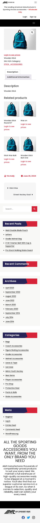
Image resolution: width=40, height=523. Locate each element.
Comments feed (12, 429)
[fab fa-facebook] (23, 518)
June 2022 (9, 300)
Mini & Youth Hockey (14, 371)
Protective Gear (12, 388)
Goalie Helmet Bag (13, 238)
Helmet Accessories (14, 358)
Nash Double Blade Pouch (16, 230)
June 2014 (9, 321)
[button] (32, 32)
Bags (7, 341)
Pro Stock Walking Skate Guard (19, 250)
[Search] (34, 209)
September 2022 (12, 292)
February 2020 (11, 309)
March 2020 (10, 304)
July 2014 (9, 317)
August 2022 (10, 296)
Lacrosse (9, 367)
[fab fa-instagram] (34, 518)
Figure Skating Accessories (17, 350)
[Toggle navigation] (35, 2)
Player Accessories (13, 379)
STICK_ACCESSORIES (13, 64)
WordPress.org (11, 433)
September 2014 (12, 313)
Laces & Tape (11, 362)
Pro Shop (9, 384)
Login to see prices (12, 55)
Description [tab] (12, 72)
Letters (8, 234)
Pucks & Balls (11, 392)
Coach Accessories (13, 346)
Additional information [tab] (18, 77)
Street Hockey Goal (22, 194)
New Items (10, 375)
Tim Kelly (10, 176)
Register (9, 417)
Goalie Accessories (13, 354)
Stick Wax (13, 188)
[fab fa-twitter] (28, 518)
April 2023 (9, 288)
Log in (7, 421)
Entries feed (10, 425)
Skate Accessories (13, 396)
